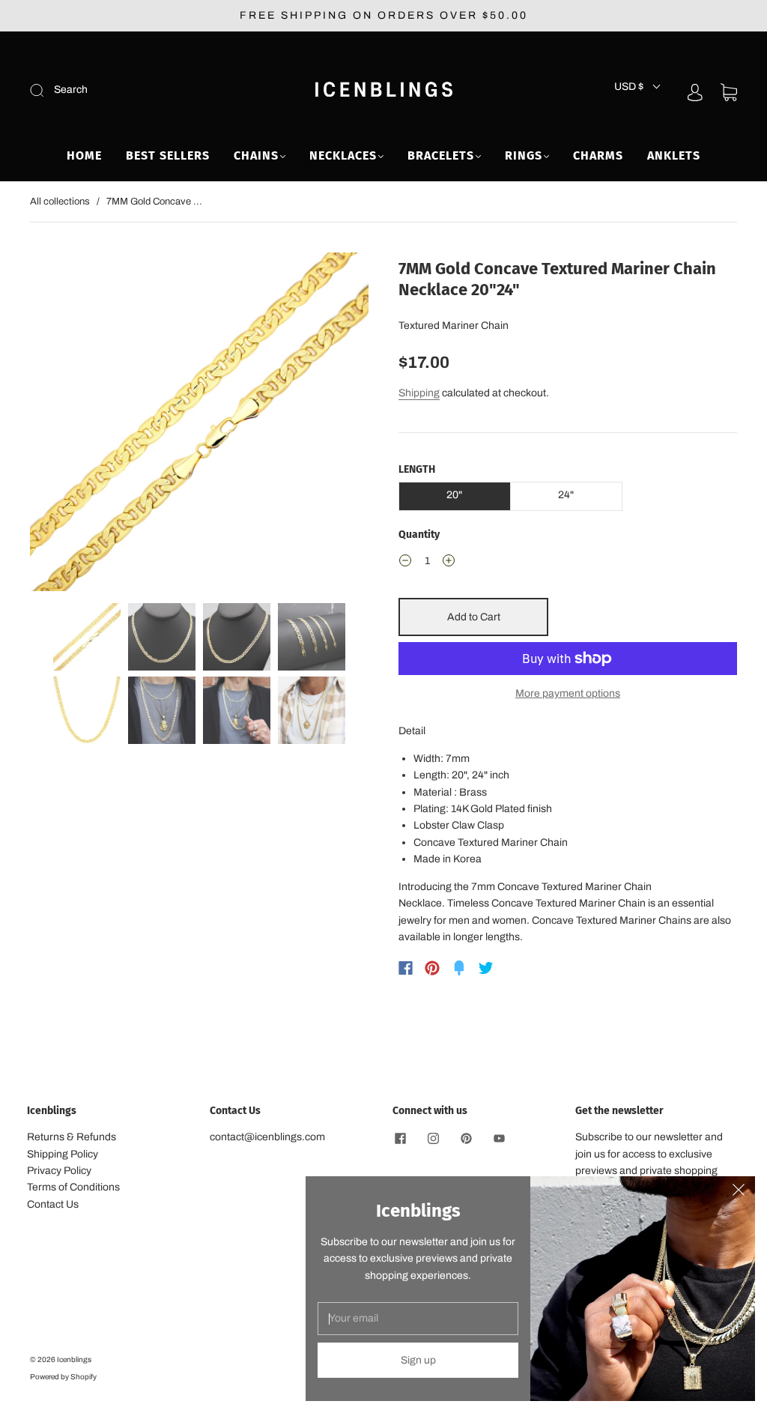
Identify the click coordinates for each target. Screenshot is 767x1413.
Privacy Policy (59, 1170)
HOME (84, 155)
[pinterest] (465, 1138)
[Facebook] (405, 967)
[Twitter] (486, 967)
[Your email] (418, 1318)
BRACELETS (440, 155)
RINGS (523, 155)
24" (566, 494)
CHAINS (256, 155)
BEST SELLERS (168, 155)
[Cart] (729, 92)
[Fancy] (459, 967)
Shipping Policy (62, 1154)
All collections (60, 201)
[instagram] (432, 1138)
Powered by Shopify (63, 1377)
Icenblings (74, 1359)
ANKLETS (673, 155)
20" (454, 494)
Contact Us (53, 1204)
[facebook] (400, 1138)
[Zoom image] (198, 424)
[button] (63, 424)
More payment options (567, 693)
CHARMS (598, 155)
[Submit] (137, 90)
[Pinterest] (432, 967)
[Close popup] (738, 1192)
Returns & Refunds (71, 1137)
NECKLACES (343, 155)
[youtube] (498, 1138)
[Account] (695, 91)
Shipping (419, 393)
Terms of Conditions (73, 1187)
